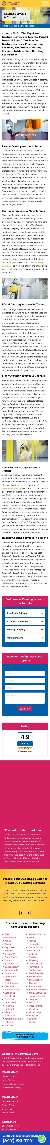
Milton (32, 937)
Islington (9, 1012)
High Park (10, 1009)
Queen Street (35, 963)
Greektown (10, 1002)
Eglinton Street (12, 989)
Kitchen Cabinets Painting (13, 1084)
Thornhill (33, 983)
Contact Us (7, 1109)
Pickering (33, 960)
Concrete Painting (10, 1101)
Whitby (32, 1022)
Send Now (25, 708)
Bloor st (9, 960)
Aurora (8, 944)
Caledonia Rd (11, 970)
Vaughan (33, 999)
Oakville (33, 953)
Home (5, 25)
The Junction (35, 979)
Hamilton (9, 1005)
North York (34, 950)
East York (9, 986)
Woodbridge (35, 1012)
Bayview (9, 950)
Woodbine (34, 1009)
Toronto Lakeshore (38, 989)
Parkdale (33, 957)
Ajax (7, 934)
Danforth (9, 973)
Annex (8, 940)
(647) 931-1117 (18, 1141)
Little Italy (10, 1022)
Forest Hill (10, 996)
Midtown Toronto (37, 934)
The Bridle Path (36, 973)
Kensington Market (14, 1018)
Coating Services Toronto (24, 25)
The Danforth (35, 976)
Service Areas (8, 1112)
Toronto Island (36, 986)
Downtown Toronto (10, 978)
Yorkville (33, 1018)
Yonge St (33, 1015)
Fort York (9, 999)
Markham (9, 1025)
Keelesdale (10, 1015)
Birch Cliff (10, 953)
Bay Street (10, 947)
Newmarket (34, 944)
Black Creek (11, 957)
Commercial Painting (11, 1087)
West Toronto (35, 1005)
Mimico (32, 940)
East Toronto (11, 983)
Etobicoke (10, 992)
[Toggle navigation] (45, 3)
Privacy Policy (8, 1105)
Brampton (10, 963)
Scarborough (35, 970)
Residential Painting (10, 1076)
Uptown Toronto (37, 996)
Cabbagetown (12, 966)
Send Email (11, 1129)
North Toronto (36, 947)
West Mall (34, 1002)
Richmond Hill (36, 966)
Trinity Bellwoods (37, 992)
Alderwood (10, 937)
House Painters (8, 1080)
